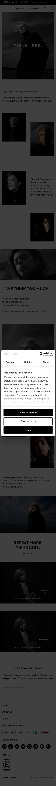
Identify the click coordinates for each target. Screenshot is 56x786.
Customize (26, 421)
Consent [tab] (10, 362)
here (38, 391)
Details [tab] (28, 362)
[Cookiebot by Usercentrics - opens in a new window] (40, 354)
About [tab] (46, 362)
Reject (28, 430)
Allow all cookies (28, 412)
